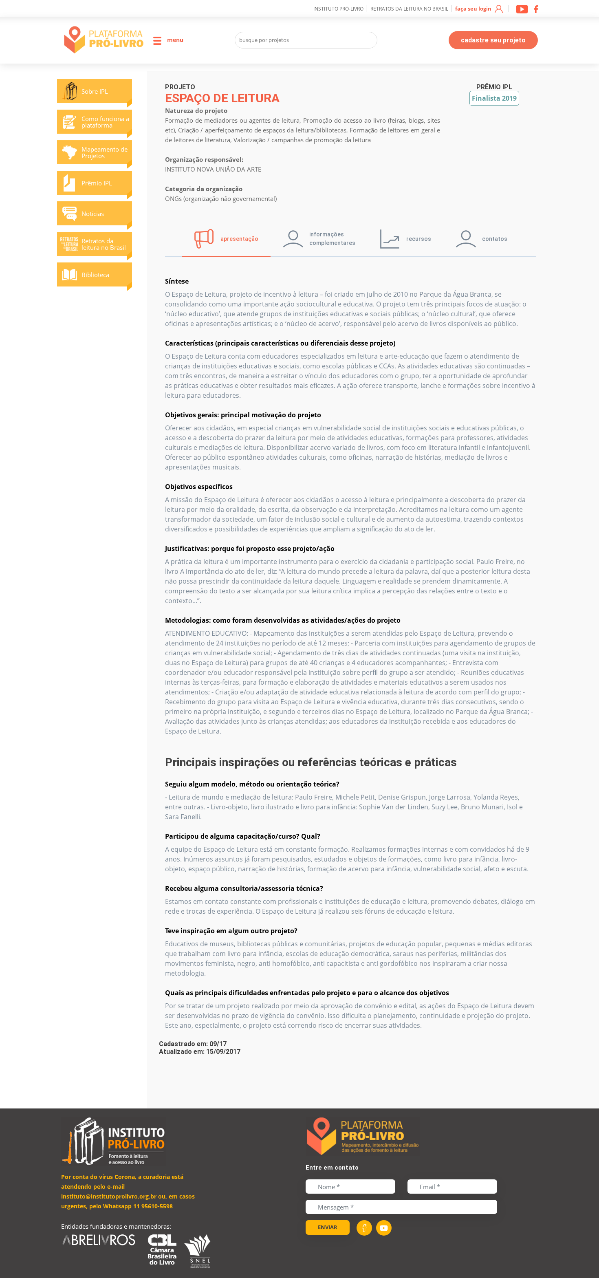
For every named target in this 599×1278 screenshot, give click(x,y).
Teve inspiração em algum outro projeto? (231, 930)
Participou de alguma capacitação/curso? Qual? (242, 836)
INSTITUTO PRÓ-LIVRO (338, 8)
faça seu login (474, 8)
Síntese (177, 281)
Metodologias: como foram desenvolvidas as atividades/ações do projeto (283, 620)
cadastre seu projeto (493, 40)
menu (174, 40)
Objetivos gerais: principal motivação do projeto (243, 414)
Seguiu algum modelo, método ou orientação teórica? (252, 784)
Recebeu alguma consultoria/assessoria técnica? (244, 888)
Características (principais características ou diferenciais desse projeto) (280, 343)
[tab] (226, 239)
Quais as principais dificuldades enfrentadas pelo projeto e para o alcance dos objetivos (307, 992)
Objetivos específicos (199, 486)
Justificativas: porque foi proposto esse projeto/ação (250, 548)
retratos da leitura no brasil (409, 8)
